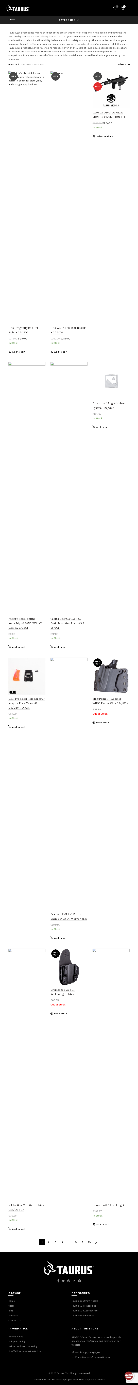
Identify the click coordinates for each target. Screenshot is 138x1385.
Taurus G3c (63, 1373)
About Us (13, 1315)
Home (14, 64)
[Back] (12, 19)
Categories (67, 20)
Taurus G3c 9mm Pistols (85, 1300)
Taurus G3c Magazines (84, 1305)
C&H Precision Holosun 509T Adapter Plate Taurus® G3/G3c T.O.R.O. (26, 703)
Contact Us (14, 1320)
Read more (102, 722)
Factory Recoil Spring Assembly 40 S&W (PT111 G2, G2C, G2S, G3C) (25, 623)
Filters (122, 64)
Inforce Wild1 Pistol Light (108, 1205)
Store (11, 1305)
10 (89, 1242)
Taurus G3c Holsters (83, 1315)
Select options (104, 136)
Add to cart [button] (18, 351)
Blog (10, 1310)
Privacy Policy (16, 1336)
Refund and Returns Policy (22, 1346)
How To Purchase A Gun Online (24, 1351)
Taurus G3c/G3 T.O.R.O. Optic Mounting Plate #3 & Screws (67, 623)
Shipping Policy (16, 1341)
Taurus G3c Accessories (85, 1310)
